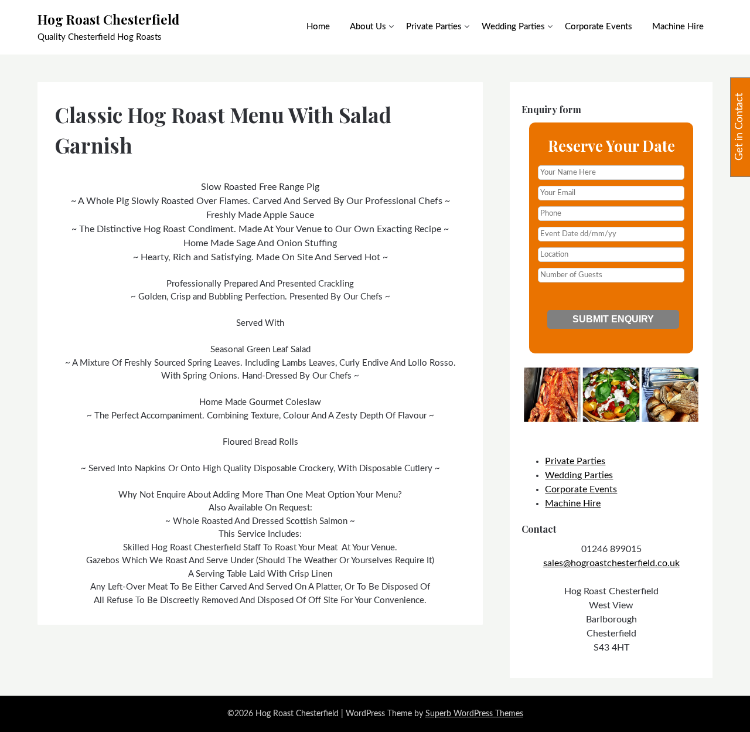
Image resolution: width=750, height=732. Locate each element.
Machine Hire (678, 26)
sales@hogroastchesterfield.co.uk (611, 563)
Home (318, 26)
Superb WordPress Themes (474, 714)
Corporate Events (598, 26)
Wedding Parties (513, 26)
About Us (368, 26)
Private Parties (434, 26)
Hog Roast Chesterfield (108, 19)
